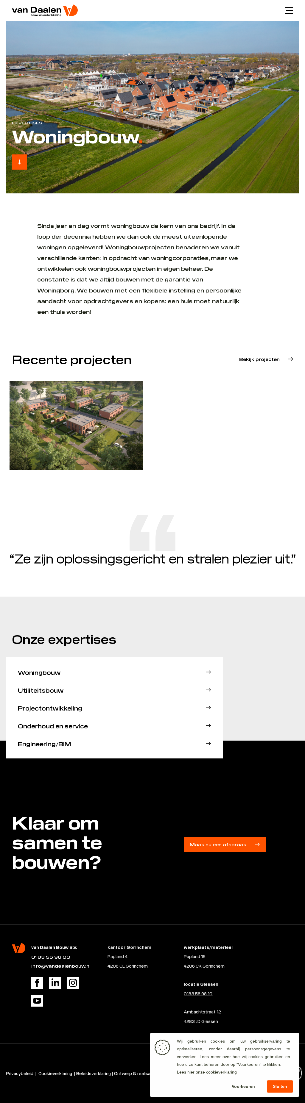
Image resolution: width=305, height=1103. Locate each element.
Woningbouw (39, 672)
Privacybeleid (19, 1073)
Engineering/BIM (44, 743)
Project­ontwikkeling (50, 708)
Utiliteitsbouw (40, 690)
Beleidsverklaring (93, 1073)
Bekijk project (35, 456)
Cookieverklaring (55, 1073)
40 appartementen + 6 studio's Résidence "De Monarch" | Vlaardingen (220, 434)
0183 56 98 (195, 993)
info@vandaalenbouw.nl (61, 966)
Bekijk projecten (259, 359)
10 (209, 993)
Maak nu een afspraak (218, 844)
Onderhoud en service (53, 726)
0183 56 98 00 (50, 957)
